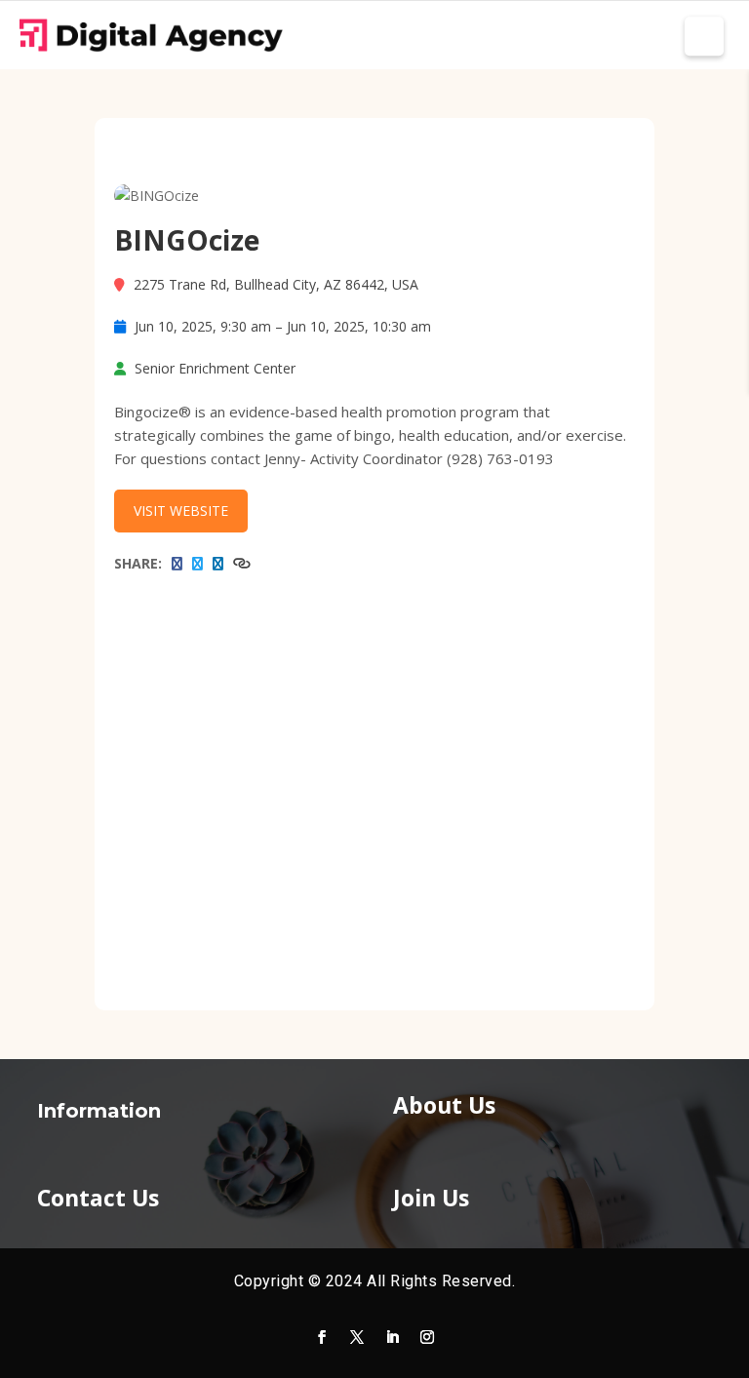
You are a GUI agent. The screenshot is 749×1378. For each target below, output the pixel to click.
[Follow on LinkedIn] (392, 1337)
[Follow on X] (357, 1337)
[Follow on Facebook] (321, 1337)
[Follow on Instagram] (427, 1337)
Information (99, 1110)
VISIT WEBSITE (181, 510)
